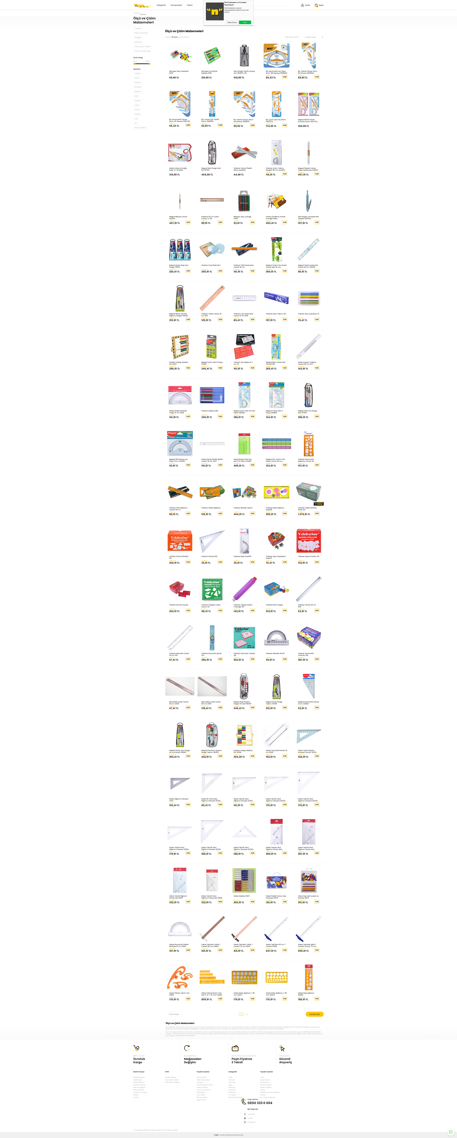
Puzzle (262, 1090)
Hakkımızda (137, 1080)
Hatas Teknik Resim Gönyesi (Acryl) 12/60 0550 (307, 751)
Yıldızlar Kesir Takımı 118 (276, 314)
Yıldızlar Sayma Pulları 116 (308, 556)
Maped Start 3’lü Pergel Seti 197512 (307, 412)
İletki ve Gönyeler (141, 33)
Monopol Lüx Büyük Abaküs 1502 (209, 72)
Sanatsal (231, 1090)
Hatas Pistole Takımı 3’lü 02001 (179, 994)
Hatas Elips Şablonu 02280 (306, 994)
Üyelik (307, 5)
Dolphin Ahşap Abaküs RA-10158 (243, 751)
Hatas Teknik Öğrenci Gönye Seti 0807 (178, 897)
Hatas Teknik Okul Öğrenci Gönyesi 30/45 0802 (243, 848)
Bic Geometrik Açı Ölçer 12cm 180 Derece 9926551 (276, 72)
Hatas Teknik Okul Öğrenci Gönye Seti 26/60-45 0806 (306, 848)
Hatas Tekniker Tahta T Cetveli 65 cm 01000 (210, 945)
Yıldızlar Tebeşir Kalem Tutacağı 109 (243, 606)
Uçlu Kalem (201, 1095)
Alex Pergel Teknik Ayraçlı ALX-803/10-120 (244, 72)
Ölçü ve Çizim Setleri (142, 46)
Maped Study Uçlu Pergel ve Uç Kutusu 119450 (179, 751)
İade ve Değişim (139, 1087)
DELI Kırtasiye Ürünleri (205, 1085)
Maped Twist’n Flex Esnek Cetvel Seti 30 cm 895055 (276, 266)
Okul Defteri (201, 1092)
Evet (245, 22)
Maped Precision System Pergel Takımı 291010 (211, 751)
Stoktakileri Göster (291, 37)
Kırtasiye (231, 1080)
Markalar (137, 69)
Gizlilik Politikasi (170, 1077)
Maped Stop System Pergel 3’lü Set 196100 (242, 703)
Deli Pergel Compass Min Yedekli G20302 (308, 217)
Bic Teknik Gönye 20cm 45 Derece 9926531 (243, 120)
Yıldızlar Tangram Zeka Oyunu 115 (210, 606)
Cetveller (138, 28)
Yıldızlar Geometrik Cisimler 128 (306, 654)
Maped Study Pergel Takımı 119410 (274, 703)
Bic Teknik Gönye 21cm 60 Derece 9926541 (307, 72)
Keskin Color (201, 1100)
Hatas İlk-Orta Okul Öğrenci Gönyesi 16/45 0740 (210, 800)
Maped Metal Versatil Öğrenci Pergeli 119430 (178, 315)
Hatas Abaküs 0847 (242, 896)
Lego (230, 1085)
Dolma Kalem (202, 1077)
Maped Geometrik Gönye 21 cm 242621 (308, 703)
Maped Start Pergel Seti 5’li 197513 (211, 169)
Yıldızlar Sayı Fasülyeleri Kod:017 (276, 557)
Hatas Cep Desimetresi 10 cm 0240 (276, 751)
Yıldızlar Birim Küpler (274, 605)
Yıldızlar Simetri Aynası (178, 605)
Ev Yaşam (232, 1095)
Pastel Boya (264, 1082)
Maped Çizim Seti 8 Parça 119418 (212, 363)
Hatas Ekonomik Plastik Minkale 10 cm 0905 (179, 945)
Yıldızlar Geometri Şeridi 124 (211, 654)
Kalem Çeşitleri (266, 1087)
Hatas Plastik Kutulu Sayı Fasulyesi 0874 (276, 897)
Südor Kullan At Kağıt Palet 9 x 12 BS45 (178, 169)
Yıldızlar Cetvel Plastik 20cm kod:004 (243, 169)
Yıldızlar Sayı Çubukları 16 (308, 314)
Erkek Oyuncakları (203, 1080)
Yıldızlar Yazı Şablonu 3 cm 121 (243, 363)
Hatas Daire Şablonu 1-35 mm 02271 (244, 994)
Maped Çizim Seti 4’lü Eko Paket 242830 (244, 412)
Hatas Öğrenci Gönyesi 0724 (178, 800)
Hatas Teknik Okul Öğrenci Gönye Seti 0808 (211, 897)
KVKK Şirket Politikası (172, 1082)
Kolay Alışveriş (138, 1090)
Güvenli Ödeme (139, 1085)
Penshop (231, 1087)
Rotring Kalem (202, 1097)
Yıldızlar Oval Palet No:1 (210, 265)
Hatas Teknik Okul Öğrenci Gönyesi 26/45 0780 (307, 800)
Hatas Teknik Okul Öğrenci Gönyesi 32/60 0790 (178, 848)
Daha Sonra (232, 22)
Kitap (230, 1077)
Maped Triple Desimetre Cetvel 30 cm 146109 (308, 266)
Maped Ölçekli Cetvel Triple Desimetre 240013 (308, 169)
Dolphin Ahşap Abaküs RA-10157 (178, 363)
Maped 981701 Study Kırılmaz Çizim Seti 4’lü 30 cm (307, 120)
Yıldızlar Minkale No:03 (275, 653)
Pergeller (138, 37)
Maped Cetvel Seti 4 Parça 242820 (274, 412)
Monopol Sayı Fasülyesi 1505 (179, 72)
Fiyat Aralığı (138, 58)
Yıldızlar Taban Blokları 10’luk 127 (307, 509)
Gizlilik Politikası (139, 1082)
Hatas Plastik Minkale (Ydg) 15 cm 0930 (178, 412)
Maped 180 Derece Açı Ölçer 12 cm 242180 (178, 460)
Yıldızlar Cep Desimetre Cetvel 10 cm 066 (243, 315)
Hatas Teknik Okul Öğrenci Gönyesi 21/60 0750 (243, 800)
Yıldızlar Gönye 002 (209, 556)
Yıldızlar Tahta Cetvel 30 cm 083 (211, 315)
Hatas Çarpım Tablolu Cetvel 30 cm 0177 (307, 363)
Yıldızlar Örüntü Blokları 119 (179, 557)
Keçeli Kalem (265, 1080)
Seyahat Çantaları (235, 1097)
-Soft (216, 1135)
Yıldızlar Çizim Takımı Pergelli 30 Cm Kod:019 (275, 169)
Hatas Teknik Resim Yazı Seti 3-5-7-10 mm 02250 (211, 994)
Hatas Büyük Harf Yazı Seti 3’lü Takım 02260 (243, 460)
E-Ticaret (221, 1135)
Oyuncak (231, 1082)
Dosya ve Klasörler (204, 1090)
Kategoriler (161, 5)
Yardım (190, 5)
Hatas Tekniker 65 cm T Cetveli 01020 (276, 945)
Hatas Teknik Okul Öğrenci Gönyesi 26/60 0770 (275, 800)
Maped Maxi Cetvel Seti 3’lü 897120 (275, 363)
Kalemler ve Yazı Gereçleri (270, 1092)
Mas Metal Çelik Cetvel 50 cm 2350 (211, 703)
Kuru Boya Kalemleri (267, 1097)
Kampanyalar (176, 5)
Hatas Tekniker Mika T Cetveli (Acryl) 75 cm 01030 (307, 945)
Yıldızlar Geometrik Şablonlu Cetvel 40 (306, 460)
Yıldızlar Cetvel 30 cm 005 (307, 606)
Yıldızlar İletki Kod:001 (242, 556)
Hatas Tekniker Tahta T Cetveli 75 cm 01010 (243, 945)
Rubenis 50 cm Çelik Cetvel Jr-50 (210, 217)
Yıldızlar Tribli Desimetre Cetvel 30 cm (244, 266)
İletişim (136, 1095)
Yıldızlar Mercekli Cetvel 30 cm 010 (179, 654)
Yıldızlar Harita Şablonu (211, 508)
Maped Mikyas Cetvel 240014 (178, 217)
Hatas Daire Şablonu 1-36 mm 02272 (276, 994)
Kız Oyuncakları (266, 1085)
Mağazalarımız (139, 1077)
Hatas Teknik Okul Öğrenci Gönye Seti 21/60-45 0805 (274, 848)
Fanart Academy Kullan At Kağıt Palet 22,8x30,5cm (275, 217)
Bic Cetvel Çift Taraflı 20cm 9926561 (210, 120)
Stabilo (263, 1095)
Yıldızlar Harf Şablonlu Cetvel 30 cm (178, 509)
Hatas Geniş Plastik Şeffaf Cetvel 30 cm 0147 (212, 460)
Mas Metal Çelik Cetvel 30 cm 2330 (178, 703)
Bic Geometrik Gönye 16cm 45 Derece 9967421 (179, 120)
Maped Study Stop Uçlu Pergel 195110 (178, 266)
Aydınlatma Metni (172, 1080)
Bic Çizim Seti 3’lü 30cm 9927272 (276, 120)
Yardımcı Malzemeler (143, 51)
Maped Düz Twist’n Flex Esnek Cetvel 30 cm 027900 (275, 460)
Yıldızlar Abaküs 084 (209, 411)
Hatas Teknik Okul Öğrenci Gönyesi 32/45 (211, 848)
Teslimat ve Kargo (140, 1092)
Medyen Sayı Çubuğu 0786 (242, 217)
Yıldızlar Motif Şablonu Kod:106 (275, 509)
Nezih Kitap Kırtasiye (141, 5)
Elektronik (232, 1092)
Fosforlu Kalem (202, 1087)
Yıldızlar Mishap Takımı (243, 508)
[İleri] (315, 1014)
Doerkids (200, 1082)
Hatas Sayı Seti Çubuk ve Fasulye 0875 (308, 897)
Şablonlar (138, 42)
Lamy (262, 1077)
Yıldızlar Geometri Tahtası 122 (244, 654)
